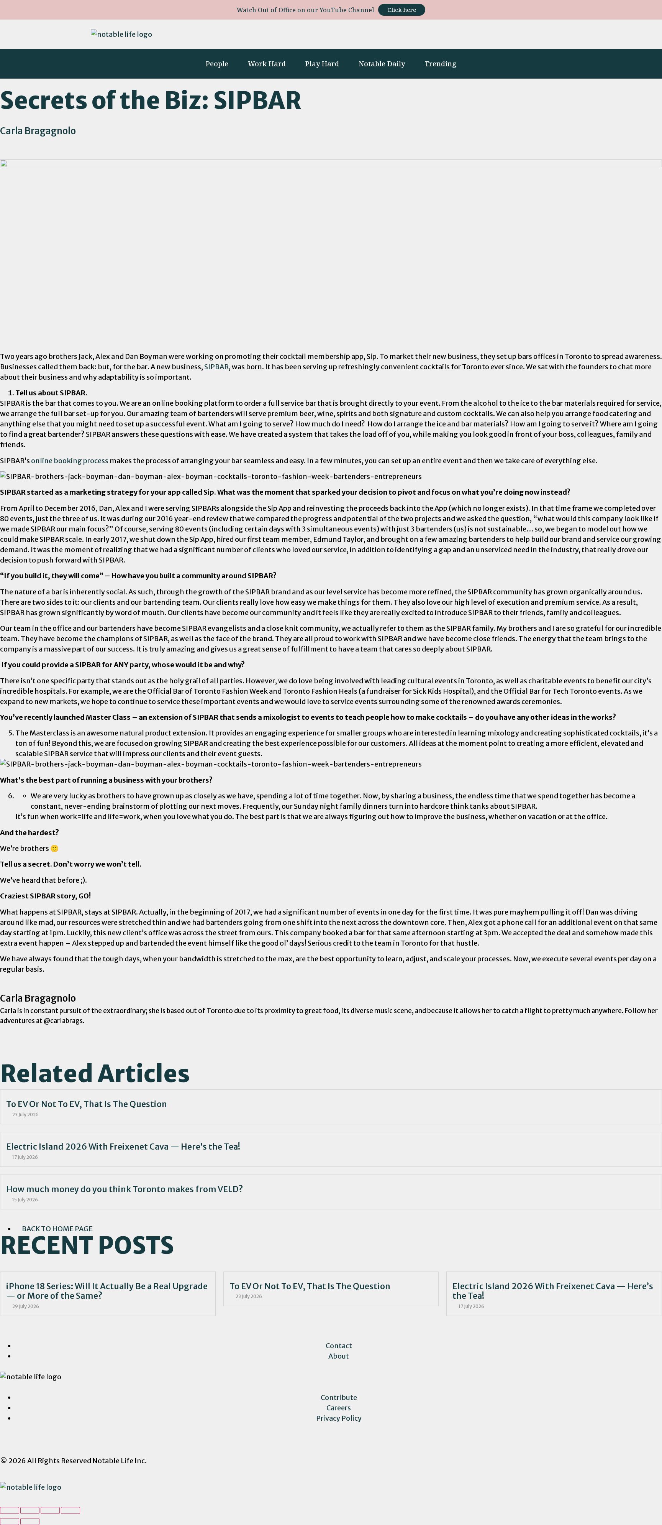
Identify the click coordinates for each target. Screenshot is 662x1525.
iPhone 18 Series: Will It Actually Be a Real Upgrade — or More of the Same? (107, 1291)
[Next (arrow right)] (29, 1521)
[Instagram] (421, 33)
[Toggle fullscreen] (50, 1510)
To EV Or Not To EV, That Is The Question (86, 1104)
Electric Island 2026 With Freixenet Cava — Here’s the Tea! (123, 1147)
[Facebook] (29, 1443)
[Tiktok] (510, 33)
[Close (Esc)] (9, 1510)
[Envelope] (562, 33)
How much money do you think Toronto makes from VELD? (124, 1189)
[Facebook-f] (444, 33)
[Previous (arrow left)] (9, 1521)
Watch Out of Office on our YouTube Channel (305, 10)
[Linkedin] (466, 33)
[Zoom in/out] (70, 1510)
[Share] (29, 1510)
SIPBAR (216, 366)
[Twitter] (488, 33)
